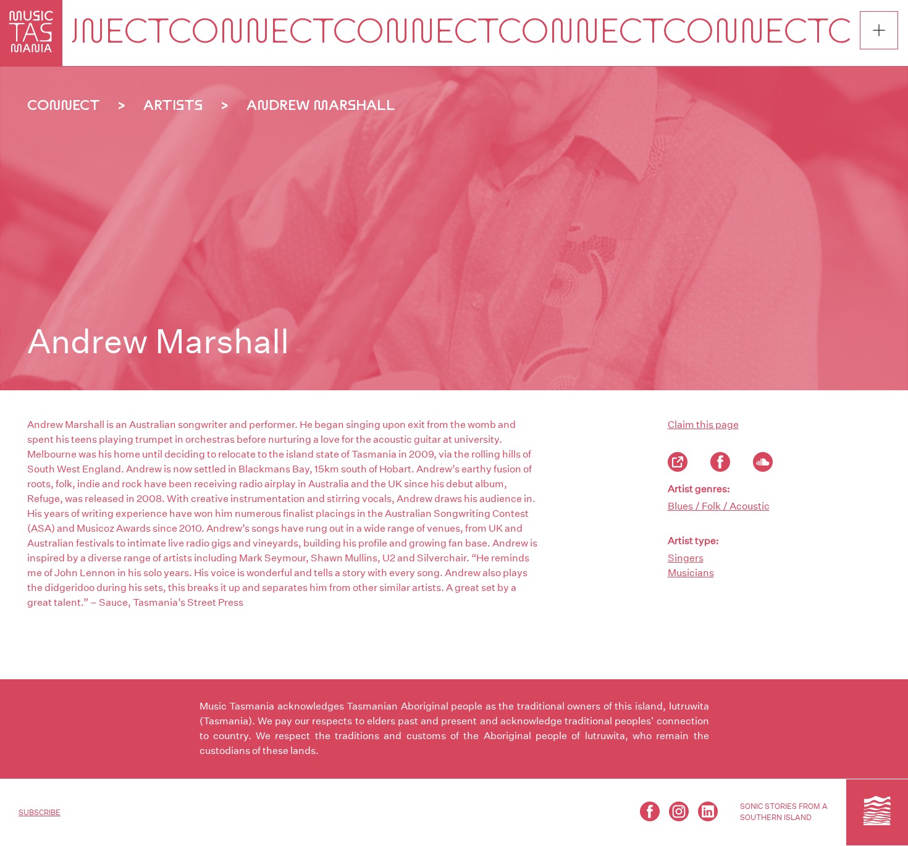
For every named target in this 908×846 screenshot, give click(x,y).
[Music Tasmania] (877, 812)
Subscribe (40, 812)
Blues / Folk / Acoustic (719, 506)
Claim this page (703, 424)
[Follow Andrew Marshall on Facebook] (720, 462)
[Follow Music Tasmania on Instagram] (679, 811)
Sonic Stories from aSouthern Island (784, 812)
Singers (686, 558)
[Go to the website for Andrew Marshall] (677, 462)
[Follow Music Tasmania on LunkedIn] (708, 811)
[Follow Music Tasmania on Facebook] (650, 811)
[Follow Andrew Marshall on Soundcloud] (763, 462)
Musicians (691, 573)
